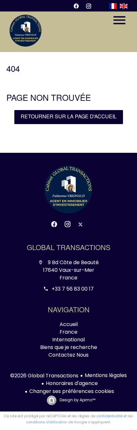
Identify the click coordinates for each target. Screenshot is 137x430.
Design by (77, 400)
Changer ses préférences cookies (71, 391)
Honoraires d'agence (72, 383)
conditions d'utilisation (46, 422)
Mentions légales (106, 375)
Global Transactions (69, 248)
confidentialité (109, 416)
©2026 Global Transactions (44, 375)
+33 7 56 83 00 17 (73, 289)
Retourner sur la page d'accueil (69, 117)
